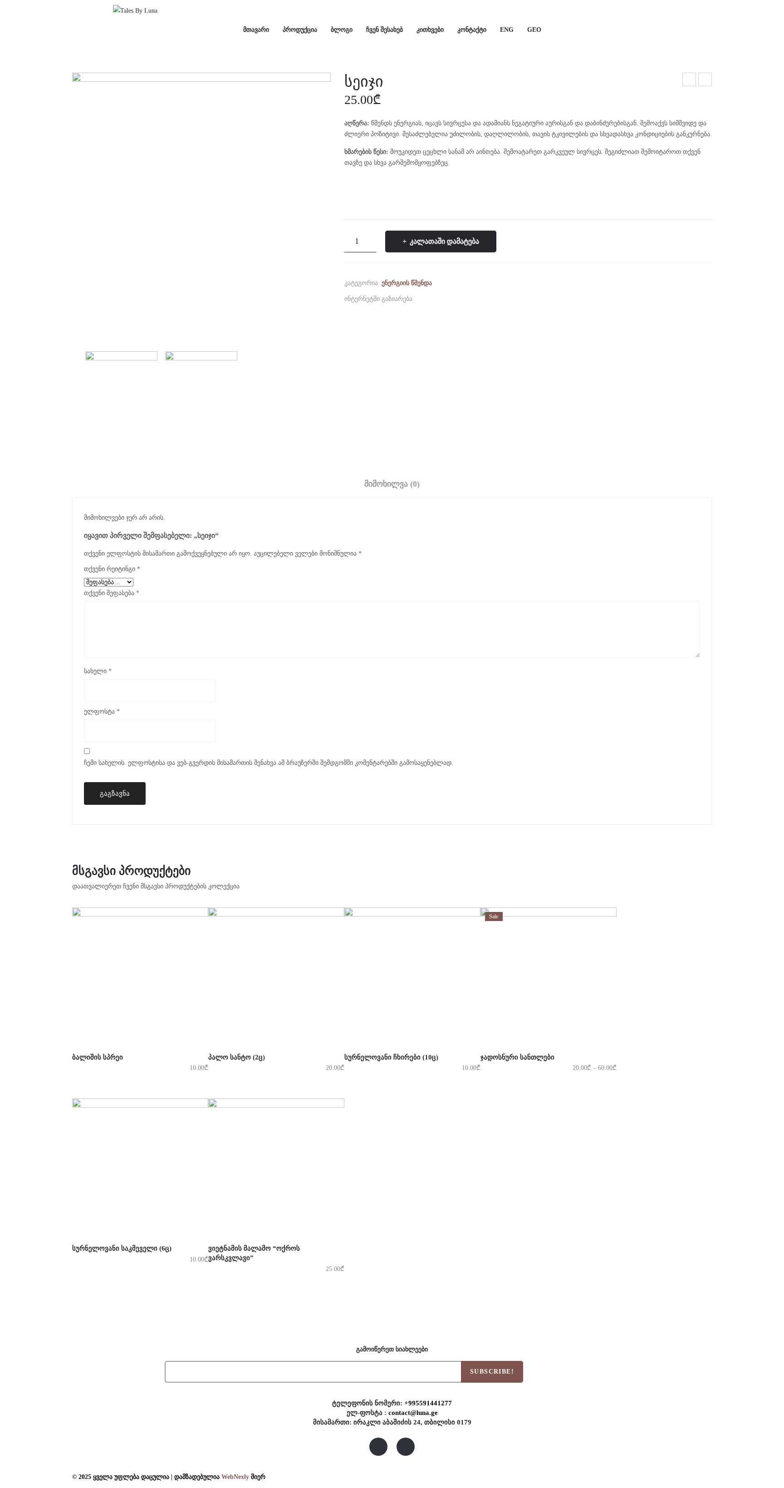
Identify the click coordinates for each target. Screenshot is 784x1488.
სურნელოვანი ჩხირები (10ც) (705, 81)
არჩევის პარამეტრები (114, 1034)
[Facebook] (421, 298)
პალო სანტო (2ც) (689, 81)
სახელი (98, 671)
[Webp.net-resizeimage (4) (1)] (201, 392)
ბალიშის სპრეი (97, 1057)
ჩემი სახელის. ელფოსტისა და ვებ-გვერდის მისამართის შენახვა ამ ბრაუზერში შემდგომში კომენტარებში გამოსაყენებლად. (268, 762)
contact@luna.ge (413, 1412)
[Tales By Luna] (135, 10)
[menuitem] (256, 30)
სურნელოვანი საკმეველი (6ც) (122, 1248)
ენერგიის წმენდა (407, 283)
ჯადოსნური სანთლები (517, 1057)
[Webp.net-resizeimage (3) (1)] (201, 202)
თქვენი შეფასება (111, 593)
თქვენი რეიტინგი (112, 569)
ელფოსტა (102, 711)
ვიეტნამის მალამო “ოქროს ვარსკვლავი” (254, 1253)
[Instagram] (406, 1447)
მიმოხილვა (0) (392, 483)
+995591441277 (428, 1403)
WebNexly (235, 1476)
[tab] (392, 486)
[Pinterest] (449, 298)
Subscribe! (492, 1371)
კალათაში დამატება (444, 241)
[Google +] (463, 298)
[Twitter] (435, 298)
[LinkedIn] (477, 298)
